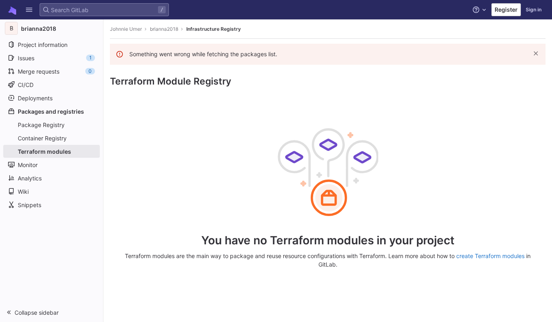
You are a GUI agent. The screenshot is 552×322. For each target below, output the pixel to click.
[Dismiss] (536, 53)
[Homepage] (11, 10)
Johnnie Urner (126, 29)
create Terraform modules (490, 255)
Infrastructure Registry (213, 29)
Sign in (533, 9)
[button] (29, 9)
